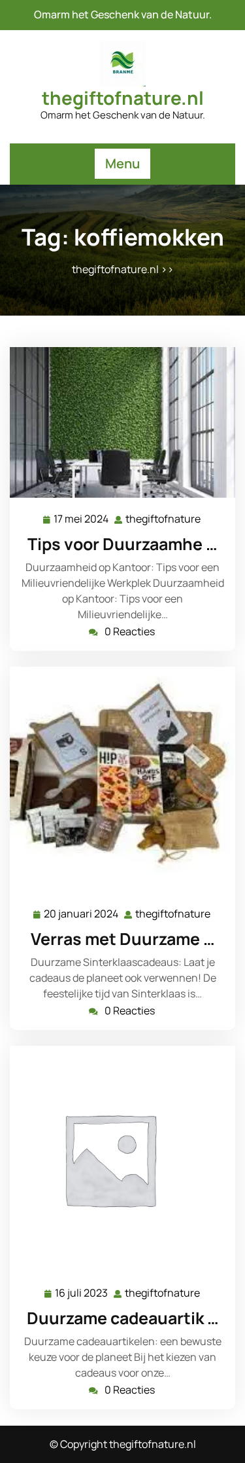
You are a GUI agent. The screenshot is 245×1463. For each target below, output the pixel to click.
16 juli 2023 (82, 1294)
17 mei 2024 (82, 519)
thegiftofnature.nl (123, 97)
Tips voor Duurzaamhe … (122, 543)
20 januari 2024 (82, 914)
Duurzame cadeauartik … (123, 1317)
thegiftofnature (163, 519)
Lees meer (117, 423)
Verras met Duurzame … (123, 938)
